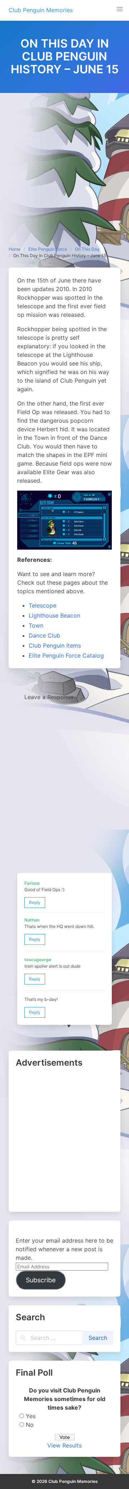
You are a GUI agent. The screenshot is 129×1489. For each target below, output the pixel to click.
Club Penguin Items (55, 645)
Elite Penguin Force (47, 249)
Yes (30, 1416)
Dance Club (44, 635)
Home (14, 249)
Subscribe (41, 1280)
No (30, 1424)
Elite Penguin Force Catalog (66, 655)
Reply (34, 902)
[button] (119, 9)
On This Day (87, 249)
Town (36, 625)
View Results (64, 1445)
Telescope (42, 605)
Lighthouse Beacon (54, 615)
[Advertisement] (64, 161)
